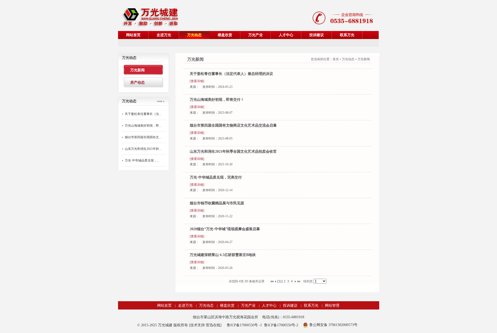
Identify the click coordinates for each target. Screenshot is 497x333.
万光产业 (248, 305)
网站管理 (332, 305)
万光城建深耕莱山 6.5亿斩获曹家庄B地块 (223, 255)
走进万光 (185, 305)
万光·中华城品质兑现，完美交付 (216, 177)
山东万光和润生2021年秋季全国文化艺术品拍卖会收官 (233, 151)
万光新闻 (363, 59)
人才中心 (269, 305)
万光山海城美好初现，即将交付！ (217, 100)
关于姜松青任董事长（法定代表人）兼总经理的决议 (231, 74)
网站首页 (164, 305)
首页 (336, 59)
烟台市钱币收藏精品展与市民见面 (217, 203)
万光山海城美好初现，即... (143, 125)
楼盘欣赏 (227, 305)
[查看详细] (197, 81)
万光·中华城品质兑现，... (142, 160)
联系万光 (311, 305)
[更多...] (162, 102)
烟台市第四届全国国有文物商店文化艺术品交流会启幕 (233, 125)
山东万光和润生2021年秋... (143, 149)
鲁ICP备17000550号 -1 (244, 325)
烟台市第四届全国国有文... (143, 137)
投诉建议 (290, 305)
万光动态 (348, 59)
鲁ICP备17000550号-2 (281, 325)
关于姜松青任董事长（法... (143, 114)
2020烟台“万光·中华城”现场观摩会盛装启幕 (225, 229)
